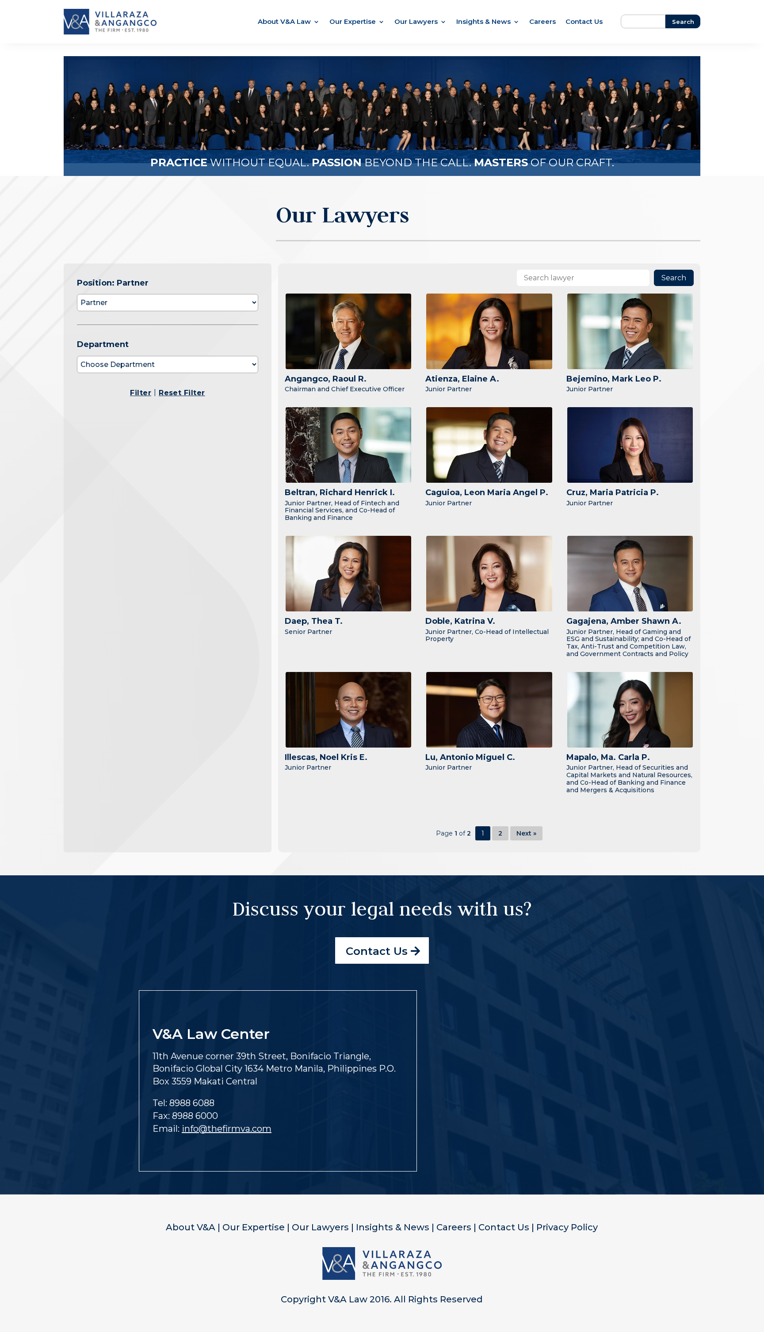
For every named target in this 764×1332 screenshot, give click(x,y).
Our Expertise (352, 22)
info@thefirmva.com (226, 1128)
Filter (140, 393)
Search (673, 278)
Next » (526, 833)
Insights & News (483, 22)
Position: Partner (113, 283)
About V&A (190, 1227)
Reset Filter (182, 393)
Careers (542, 22)
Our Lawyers (416, 22)
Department (103, 344)
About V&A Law (284, 22)
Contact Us (584, 22)
